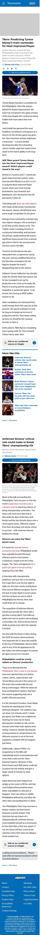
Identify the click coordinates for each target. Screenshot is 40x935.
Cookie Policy (8, 899)
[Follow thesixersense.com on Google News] (34, 342)
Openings (28, 883)
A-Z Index (28, 903)
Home (4, 420)
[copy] (15, 68)
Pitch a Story (29, 891)
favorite (32, 181)
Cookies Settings (9, 910)
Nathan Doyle (10, 456)
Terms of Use (29, 895)
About (4, 883)
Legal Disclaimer (31, 899)
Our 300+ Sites (30, 887)
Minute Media (15, 916)
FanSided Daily (8, 891)
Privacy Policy (8, 895)
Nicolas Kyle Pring (12, 64)
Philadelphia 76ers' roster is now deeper (19, 671)
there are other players (27, 203)
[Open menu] (3, 3)
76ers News (13, 420)
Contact (5, 887)
